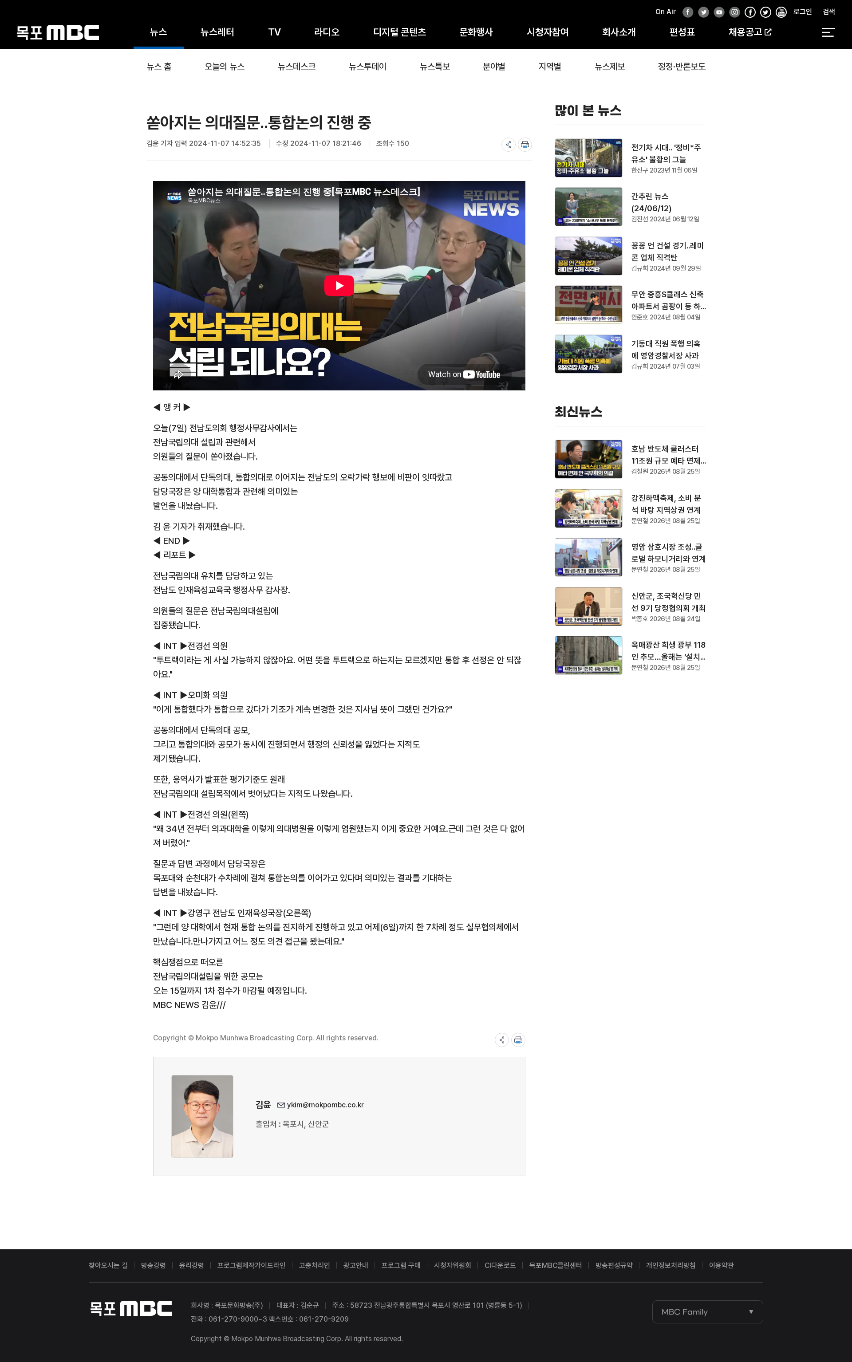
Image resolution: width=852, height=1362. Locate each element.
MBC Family (685, 1311)
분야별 (494, 66)
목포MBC (58, 32)
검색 (829, 12)
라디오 (326, 32)
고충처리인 (314, 1265)
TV (274, 32)
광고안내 (355, 1265)
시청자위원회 (452, 1265)
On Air (665, 12)
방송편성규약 (614, 1265)
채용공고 (745, 32)
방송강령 (153, 1265)
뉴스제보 (610, 66)
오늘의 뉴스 (225, 66)
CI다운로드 (500, 1265)
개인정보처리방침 (671, 1265)
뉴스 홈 (158, 66)
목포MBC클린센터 (555, 1265)
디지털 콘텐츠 (399, 32)
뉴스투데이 (368, 66)
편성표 (682, 32)
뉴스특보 (435, 66)
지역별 (550, 66)
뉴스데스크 (297, 66)
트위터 (701, 13)
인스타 (732, 13)
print (525, 145)
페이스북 (685, 13)
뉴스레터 (217, 32)
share (508, 145)
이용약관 (721, 1265)
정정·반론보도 (682, 66)
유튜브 (717, 13)
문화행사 (476, 32)
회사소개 (619, 32)
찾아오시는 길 (108, 1265)
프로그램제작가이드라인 (251, 1265)
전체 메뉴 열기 (828, 32)
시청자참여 (548, 32)
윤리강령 (191, 1265)
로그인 (802, 12)
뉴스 (158, 32)
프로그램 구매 (401, 1265)
